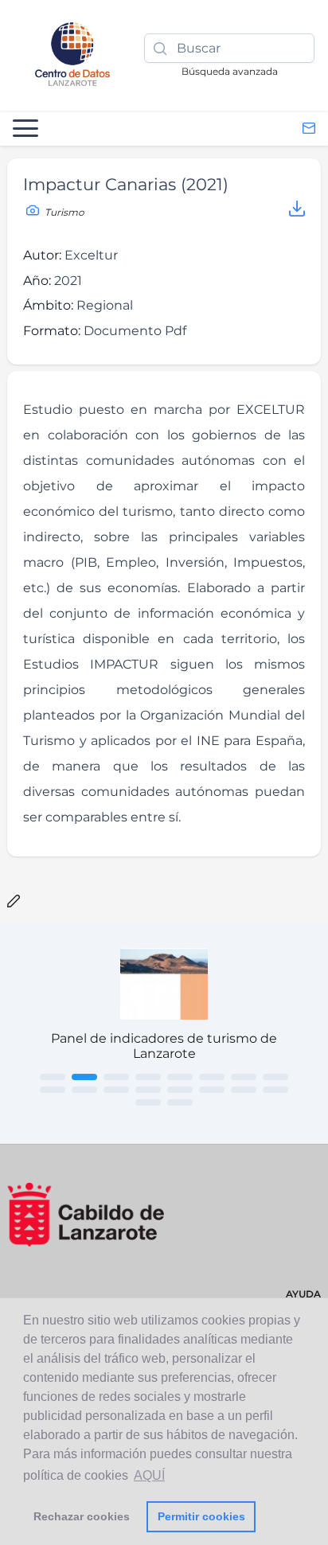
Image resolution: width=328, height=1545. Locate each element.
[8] (275, 1077)
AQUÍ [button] (149, 1475)
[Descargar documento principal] (297, 211)
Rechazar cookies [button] (81, 1516)
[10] (84, 1090)
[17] (148, 1102)
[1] (52, 1077)
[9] (52, 1090)
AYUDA (303, 1294)
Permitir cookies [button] (201, 1516)
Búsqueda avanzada (230, 71)
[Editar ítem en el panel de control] (13, 902)
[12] (148, 1090)
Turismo (63, 212)
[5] (180, 1077)
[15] (243, 1090)
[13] (180, 1090)
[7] (243, 1077)
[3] (116, 1077)
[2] (84, 1077)
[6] (212, 1077)
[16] (275, 1090)
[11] (116, 1090)
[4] (148, 1077)
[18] (180, 1102)
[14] (212, 1090)
